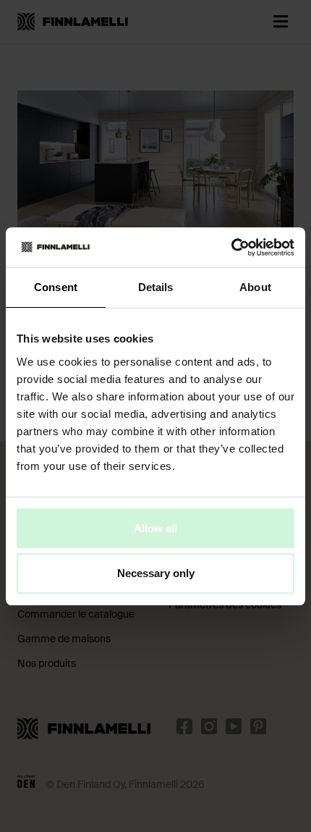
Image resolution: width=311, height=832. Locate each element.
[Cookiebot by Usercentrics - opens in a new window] (231, 247)
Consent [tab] (55, 287)
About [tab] (255, 287)
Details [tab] (156, 287)
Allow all (155, 527)
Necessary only (156, 573)
